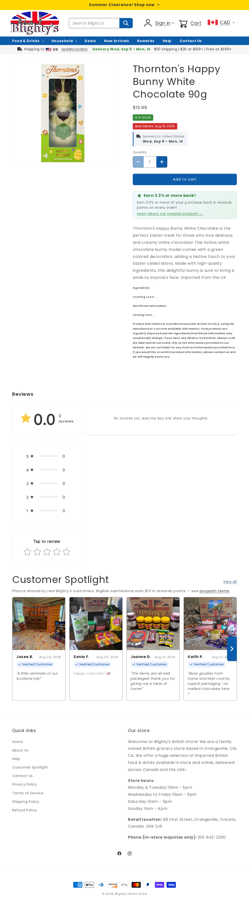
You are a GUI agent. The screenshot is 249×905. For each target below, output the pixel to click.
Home (17, 741)
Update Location (75, 49)
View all (230, 581)
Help (16, 758)
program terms (214, 590)
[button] (189, 23)
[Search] (126, 23)
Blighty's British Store (131, 894)
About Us (20, 750)
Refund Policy (24, 810)
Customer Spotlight (30, 767)
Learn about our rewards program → (170, 213)
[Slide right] (232, 649)
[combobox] (101, 23)
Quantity (140, 152)
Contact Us (22, 775)
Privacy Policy (24, 784)
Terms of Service (28, 793)
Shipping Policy (25, 801)
